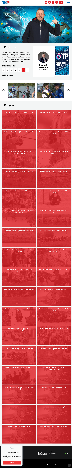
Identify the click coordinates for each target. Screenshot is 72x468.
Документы (49, 464)
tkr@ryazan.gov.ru (42, 454)
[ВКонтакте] (49, 2)
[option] (21, 90)
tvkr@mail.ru (52, 453)
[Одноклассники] (53, 2)
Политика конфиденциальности (62, 464)
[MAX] (46, 2)
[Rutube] (56, 2)
